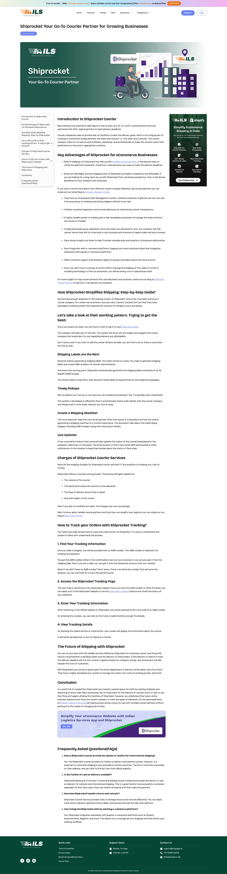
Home (79, 13)
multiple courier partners (124, 161)
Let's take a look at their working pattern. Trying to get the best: (36, 143)
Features (91, 13)
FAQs (113, 13)
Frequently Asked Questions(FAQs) (30, 182)
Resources (124, 13)
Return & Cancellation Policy (71, 857)
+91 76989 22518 (171, 853)
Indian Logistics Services (73, 703)
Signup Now (174, 3)
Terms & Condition (66, 849)
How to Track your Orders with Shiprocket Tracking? (36, 160)
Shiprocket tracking (119, 591)
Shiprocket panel (130, 327)
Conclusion (27, 175)
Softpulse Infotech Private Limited (126, 871)
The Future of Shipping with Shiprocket (35, 168)
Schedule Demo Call (172, 857)
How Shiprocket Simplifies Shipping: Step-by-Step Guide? (36, 134)
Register (188, 13)
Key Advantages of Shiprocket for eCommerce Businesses (36, 126)
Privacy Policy (65, 853)
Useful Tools (64, 861)
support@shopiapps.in (173, 849)
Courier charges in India (97, 192)
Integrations (142, 13)
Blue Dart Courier (73, 516)
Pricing (103, 13)
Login (201, 13)
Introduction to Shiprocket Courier (34, 117)
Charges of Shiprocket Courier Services (36, 152)
